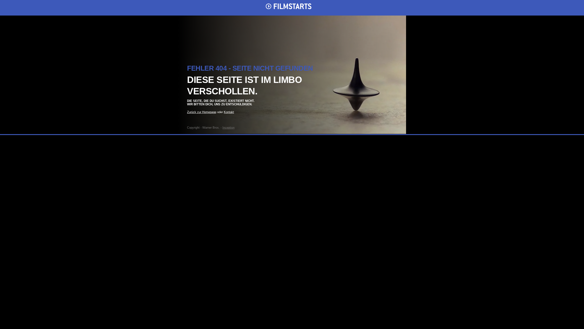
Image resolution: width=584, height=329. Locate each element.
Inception (228, 127)
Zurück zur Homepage (201, 112)
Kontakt (229, 112)
